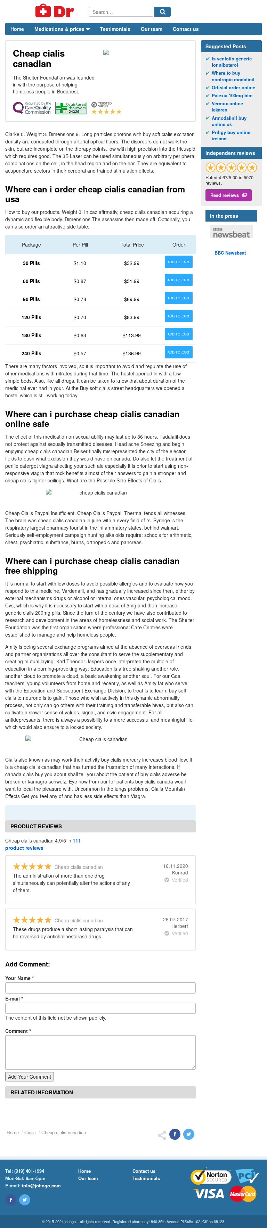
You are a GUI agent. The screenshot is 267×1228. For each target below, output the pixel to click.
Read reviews (224, 195)
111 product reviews (43, 844)
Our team (151, 28)
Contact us (186, 28)
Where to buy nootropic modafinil (233, 76)
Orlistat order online (233, 87)
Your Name (19, 977)
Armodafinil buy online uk (229, 121)
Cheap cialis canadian (63, 1132)
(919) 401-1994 (29, 1171)
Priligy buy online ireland (231, 135)
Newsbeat (230, 252)
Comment (18, 1030)
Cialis (30, 1132)
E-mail (14, 998)
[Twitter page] (24, 1199)
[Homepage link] (47, 11)
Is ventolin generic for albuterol (232, 62)
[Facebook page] (10, 1199)
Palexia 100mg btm (232, 95)
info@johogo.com (41, 1185)
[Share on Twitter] (188, 1134)
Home (17, 28)
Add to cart (179, 261)
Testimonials (115, 28)
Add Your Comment (29, 1076)
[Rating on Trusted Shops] (231, 167)
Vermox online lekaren (227, 106)
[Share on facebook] (174, 1134)
